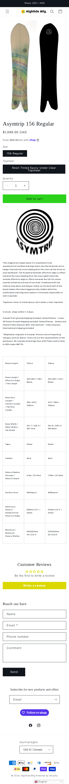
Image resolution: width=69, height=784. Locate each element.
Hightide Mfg (28, 775)
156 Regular (15, 153)
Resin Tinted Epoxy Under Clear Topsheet (34, 169)
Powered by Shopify (47, 775)
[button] (7, 11)
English (42, 781)
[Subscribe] (56, 699)
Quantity (8, 178)
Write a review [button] (34, 585)
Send (14, 672)
